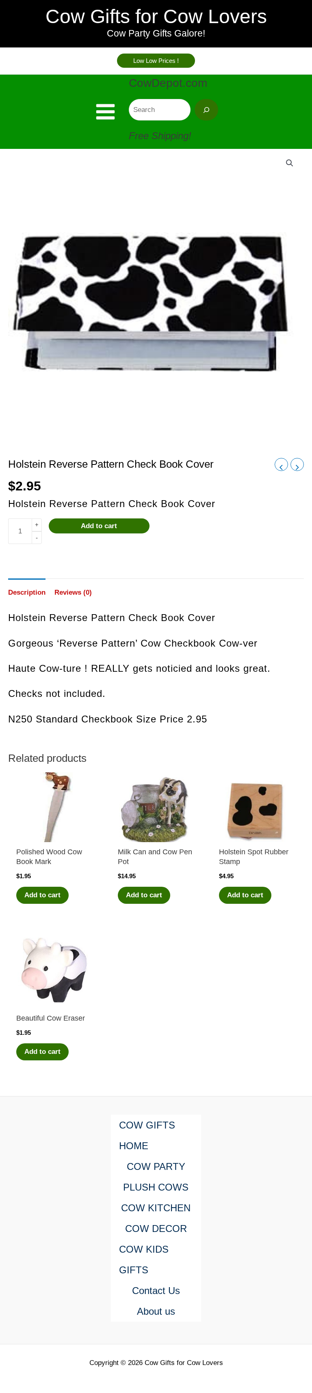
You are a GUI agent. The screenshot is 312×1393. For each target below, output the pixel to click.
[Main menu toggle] (105, 111)
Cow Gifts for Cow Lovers (156, 16)
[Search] (206, 109)
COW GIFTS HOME (147, 1135)
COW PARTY (156, 1166)
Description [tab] (27, 592)
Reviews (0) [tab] (73, 592)
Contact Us (156, 1290)
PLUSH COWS (155, 1187)
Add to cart (99, 526)
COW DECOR (156, 1228)
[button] (156, 61)
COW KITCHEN (156, 1207)
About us (156, 1311)
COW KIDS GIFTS (144, 1259)
